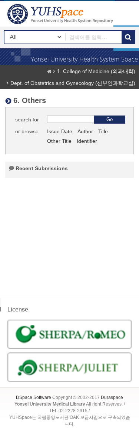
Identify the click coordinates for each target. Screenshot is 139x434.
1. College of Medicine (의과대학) (96, 71)
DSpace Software (33, 397)
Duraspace (112, 397)
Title (103, 131)
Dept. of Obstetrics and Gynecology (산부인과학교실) (72, 83)
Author (85, 131)
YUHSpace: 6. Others (61, 13)
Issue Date (59, 131)
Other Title (59, 141)
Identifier (87, 141)
